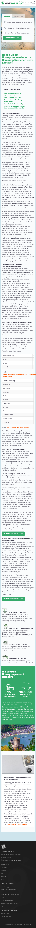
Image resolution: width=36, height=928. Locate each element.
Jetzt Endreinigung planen (8, 890)
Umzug (7, 16)
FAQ (2, 873)
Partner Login (5, 913)
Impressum (4, 906)
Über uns (4, 868)
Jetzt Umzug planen (7, 887)
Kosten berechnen (12, 38)
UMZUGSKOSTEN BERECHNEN (13, 534)
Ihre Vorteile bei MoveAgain (14, 104)
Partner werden (6, 916)
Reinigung (18, 16)
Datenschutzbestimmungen (9, 903)
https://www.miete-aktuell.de (18, 427)
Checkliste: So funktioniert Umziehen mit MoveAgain (14, 107)
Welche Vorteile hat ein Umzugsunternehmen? (13, 96)
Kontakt (3, 870)
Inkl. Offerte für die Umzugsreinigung (18, 33)
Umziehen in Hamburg (12, 93)
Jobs (2, 879)
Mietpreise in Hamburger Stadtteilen (13, 100)
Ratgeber (4, 876)
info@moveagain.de (7, 857)
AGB (2, 897)
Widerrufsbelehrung (7, 900)
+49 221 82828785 (8, 851)
